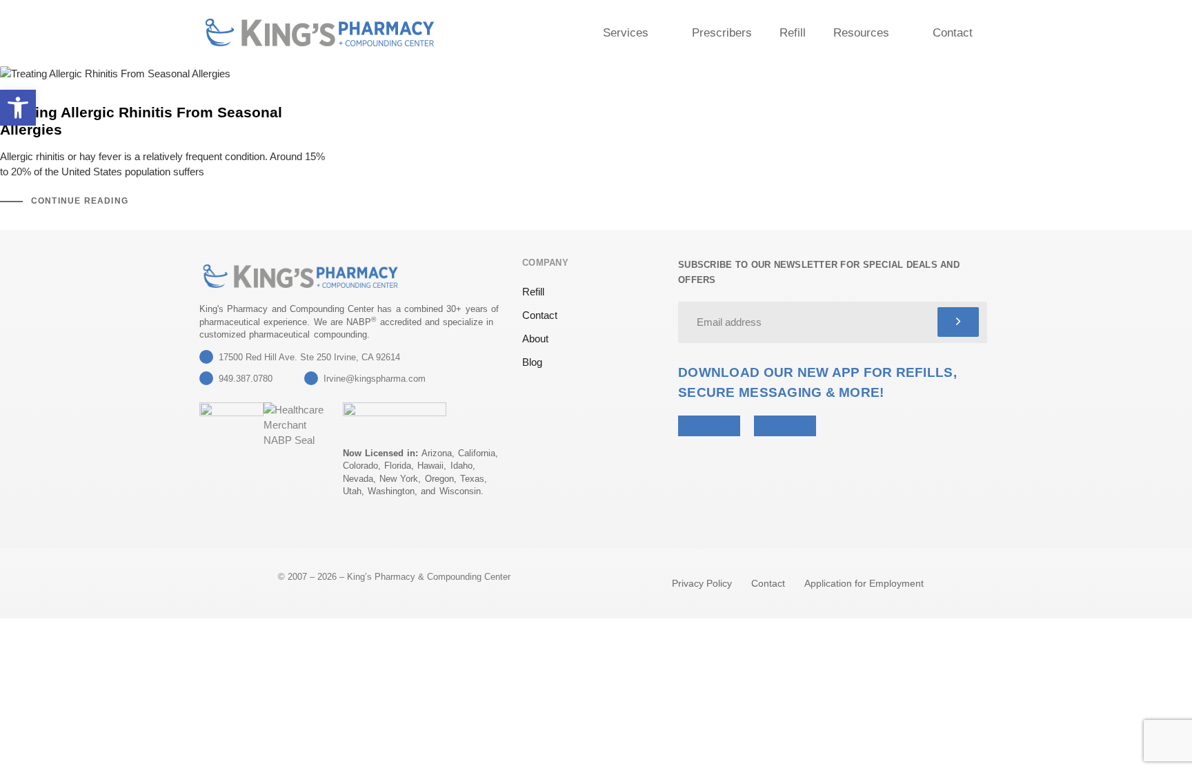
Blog (532, 362)
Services (625, 32)
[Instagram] (275, 528)
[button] (18, 108)
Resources (861, 32)
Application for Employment (864, 583)
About (535, 338)
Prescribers (722, 32)
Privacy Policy (702, 583)
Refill (792, 32)
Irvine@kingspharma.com (375, 378)
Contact (953, 32)
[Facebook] (241, 528)
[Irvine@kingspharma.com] (311, 378)
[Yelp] (207, 528)
